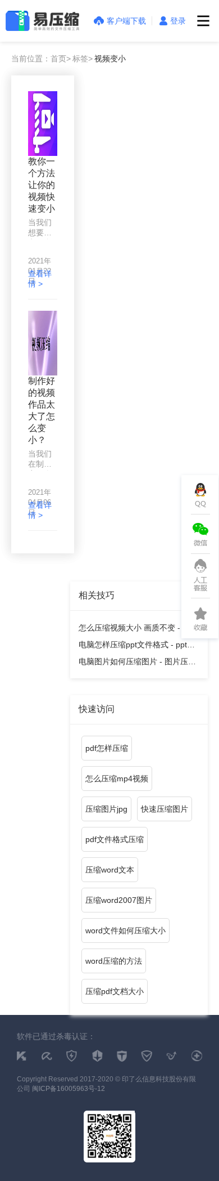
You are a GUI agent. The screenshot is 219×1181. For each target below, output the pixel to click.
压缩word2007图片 (118, 900)
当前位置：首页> (41, 58)
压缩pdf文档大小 (114, 991)
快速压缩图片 (164, 808)
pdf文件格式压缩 (114, 839)
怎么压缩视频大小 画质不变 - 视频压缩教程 (138, 629)
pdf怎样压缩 (106, 748)
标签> (82, 58)
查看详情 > (40, 278)
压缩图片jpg (106, 808)
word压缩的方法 (113, 960)
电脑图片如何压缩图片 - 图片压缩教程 (137, 663)
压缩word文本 (109, 869)
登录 (178, 20)
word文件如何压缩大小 (125, 930)
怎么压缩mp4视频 (116, 778)
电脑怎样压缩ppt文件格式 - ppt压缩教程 (137, 646)
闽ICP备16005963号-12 (68, 1089)
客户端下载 (126, 20)
